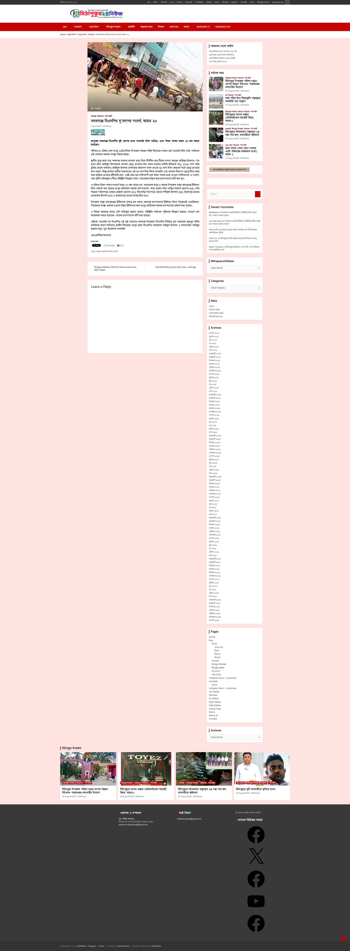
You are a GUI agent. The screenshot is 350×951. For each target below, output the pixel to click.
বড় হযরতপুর (241, 783)
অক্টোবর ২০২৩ (214, 449)
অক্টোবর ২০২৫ (214, 367)
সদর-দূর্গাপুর (216, 674)
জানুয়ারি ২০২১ (214, 562)
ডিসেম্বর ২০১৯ (214, 606)
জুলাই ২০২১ (214, 541)
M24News (107, 126)
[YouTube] (256, 910)
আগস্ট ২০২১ (214, 538)
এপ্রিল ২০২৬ (214, 346)
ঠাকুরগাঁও (234, 2)
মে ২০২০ (212, 589)
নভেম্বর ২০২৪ (214, 404)
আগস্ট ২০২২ (214, 497)
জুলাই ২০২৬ (214, 336)
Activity (212, 637)
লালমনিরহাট (199, 2)
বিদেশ (216, 650)
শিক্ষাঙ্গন (161, 26)
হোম (148, 2)
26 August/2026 (232, 105)
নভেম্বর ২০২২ (214, 487)
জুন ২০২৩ (213, 463)
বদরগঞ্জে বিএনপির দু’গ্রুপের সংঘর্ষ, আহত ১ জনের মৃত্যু (175, 267)
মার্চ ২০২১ (213, 555)
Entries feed (214, 309)
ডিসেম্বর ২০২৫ (214, 360)
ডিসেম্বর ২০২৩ (214, 442)
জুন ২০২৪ (213, 422)
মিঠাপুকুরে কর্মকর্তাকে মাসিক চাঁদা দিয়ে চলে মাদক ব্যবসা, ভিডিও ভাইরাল (115, 268)
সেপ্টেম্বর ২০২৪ (215, 411)
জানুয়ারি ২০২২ (215, 521)
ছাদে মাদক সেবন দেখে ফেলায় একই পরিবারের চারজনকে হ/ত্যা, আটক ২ (241, 151)
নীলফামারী (188, 2)
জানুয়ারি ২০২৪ (215, 439)
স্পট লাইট (164, 2)
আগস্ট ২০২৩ (214, 456)
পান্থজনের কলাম (146, 26)
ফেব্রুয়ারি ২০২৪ (215, 435)
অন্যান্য (186, 26)
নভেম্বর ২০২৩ (214, 446)
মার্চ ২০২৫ (213, 391)
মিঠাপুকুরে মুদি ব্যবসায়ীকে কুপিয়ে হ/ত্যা (255, 789)
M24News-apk (277, 2)
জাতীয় (155, 2)
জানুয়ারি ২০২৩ (215, 480)
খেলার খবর (174, 26)
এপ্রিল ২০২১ (214, 552)
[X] (256, 866)
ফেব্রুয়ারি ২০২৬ (215, 353)
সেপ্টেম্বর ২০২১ (215, 534)
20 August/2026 (243, 793)
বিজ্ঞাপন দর (213, 715)
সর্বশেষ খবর (217, 73)
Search (257, 194)
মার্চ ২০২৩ (213, 473)
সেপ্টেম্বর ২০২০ (215, 575)
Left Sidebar (214, 691)
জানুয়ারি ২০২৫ (215, 398)
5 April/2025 (96, 126)
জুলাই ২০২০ (214, 582)
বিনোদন (217, 654)
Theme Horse (123, 946)
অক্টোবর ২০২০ (214, 572)
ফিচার (252, 2)
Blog (211, 640)
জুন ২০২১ (213, 545)
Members (213, 695)
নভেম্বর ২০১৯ (214, 610)
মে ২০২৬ (212, 343)
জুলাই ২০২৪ (214, 418)
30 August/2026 (232, 91)
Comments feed (216, 313)
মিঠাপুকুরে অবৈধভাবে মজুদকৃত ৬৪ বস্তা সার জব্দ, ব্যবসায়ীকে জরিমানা (242, 133)
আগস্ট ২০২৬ (214, 333)
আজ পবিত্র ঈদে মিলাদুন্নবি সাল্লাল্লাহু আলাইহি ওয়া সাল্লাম (242, 99)
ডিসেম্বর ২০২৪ (214, 401)
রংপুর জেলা (228, 145)
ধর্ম (226, 95)
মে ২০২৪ (212, 425)
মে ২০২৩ (212, 466)
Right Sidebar (215, 702)
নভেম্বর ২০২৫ (214, 363)
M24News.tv (203, 26)
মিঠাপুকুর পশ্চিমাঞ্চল (219, 664)
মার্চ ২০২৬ (213, 350)
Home (214, 684)
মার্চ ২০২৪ (213, 432)
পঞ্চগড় (217, 2)
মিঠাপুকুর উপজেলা (263, 2)
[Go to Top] (343, 938)
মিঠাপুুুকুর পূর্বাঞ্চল (218, 667)
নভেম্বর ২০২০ (214, 569)
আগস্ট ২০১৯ (214, 620)
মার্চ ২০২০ (213, 596)
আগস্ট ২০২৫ (214, 374)
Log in (211, 306)
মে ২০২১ (212, 548)
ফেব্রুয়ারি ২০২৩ (215, 476)
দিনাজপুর (225, 2)
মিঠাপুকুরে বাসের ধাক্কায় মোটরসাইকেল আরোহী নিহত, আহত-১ (239, 118)
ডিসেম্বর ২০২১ (214, 524)
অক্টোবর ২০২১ (214, 531)
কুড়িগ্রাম (208, 2)
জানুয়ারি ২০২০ (215, 603)
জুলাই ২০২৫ (214, 377)
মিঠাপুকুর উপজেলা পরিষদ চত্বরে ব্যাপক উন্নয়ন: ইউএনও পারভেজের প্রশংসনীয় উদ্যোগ (242, 84)
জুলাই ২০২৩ (214, 459)
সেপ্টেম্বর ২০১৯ (215, 616)
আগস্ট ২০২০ (214, 579)
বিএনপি (110, 251)
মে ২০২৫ (212, 384)
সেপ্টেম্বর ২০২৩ (215, 452)
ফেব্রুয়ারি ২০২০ (215, 599)
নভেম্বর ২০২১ (214, 528)
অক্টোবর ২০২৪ (214, 408)
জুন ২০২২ (213, 504)
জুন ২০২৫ (213, 381)
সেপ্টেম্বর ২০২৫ (215, 370)
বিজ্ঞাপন (212, 712)
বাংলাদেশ (78, 26)
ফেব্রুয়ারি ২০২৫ (215, 394)
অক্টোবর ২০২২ (214, 490)
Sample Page (215, 708)
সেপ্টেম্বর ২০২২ (215, 493)
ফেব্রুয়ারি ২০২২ (215, 517)
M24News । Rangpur (86, 946)
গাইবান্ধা (179, 2)
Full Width (213, 681)
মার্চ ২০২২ (213, 514)
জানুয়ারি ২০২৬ (215, 357)
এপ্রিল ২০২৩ (214, 469)
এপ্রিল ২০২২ (214, 510)
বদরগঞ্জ (93, 116)
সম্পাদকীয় (243, 2)
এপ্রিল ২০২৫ (214, 387)
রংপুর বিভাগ (94, 26)
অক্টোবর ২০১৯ (214, 613)
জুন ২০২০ (213, 586)
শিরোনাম (100, 116)
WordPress (156, 946)
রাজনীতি (131, 26)
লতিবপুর (240, 112)
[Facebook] (256, 844)
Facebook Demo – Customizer (222, 678)
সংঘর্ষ (116, 251)
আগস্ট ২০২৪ (214, 415)
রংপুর (171, 2)
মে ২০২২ (212, 507)
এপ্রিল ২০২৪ (214, 428)
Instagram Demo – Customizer (223, 688)
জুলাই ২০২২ (214, 500)
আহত (98, 251)
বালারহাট (228, 129)
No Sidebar (214, 698)
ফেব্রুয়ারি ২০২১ (215, 558)
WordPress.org (215, 316)
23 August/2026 (232, 158)
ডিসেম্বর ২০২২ (214, 483)
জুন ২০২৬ (213, 340)
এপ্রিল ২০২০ (214, 593)
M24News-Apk (222, 26)
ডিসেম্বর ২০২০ (214, 565)
